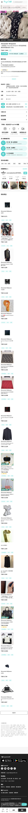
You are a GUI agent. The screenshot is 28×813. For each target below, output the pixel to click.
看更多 (14, 712)
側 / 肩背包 (15, 778)
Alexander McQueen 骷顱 (19, 727)
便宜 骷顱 (13, 733)
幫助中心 (3, 786)
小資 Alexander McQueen (11, 731)
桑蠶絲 (14, 725)
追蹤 (25, 173)
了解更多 (25, 138)
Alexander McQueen (11, 95)
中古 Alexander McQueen (11, 732)
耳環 (14, 163)
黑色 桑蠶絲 (13, 726)
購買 (22, 810)
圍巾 (21, 725)
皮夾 (20, 778)
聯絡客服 (8, 786)
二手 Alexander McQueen (9, 730)
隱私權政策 (18, 786)
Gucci (6, 781)
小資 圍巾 (22, 735)
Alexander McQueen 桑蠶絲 (7, 727)
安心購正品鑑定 (4, 792)
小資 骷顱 (18, 733)
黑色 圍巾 (23, 726)
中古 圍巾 (6, 736)
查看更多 (14, 79)
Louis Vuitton (11, 781)
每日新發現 (3, 778)
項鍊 (19, 163)
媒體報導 (16, 792)
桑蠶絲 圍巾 (21, 728)
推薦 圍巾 (11, 736)
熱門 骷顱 (23, 733)
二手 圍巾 (12, 735)
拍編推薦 (11, 792)
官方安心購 (9, 778)
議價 (14, 810)
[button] (4, 178)
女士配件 (8, 91)
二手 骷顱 (8, 733)
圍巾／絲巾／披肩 (16, 91)
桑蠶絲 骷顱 (15, 728)
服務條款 (13, 786)
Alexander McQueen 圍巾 (6, 728)
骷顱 (18, 725)
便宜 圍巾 (17, 735)
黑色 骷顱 (18, 726)
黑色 (11, 725)
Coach (2, 781)
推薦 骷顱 (7, 735)
